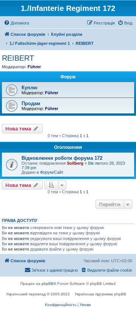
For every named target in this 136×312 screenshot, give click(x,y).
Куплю (29, 87)
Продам (31, 103)
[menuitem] (16, 23)
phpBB (48, 283)
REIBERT (18, 58)
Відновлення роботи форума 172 (62, 158)
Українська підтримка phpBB (100, 294)
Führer (34, 66)
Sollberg (75, 163)
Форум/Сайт (51, 172)
